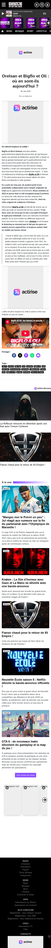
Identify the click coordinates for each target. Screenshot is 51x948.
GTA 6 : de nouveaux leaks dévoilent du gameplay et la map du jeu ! (24, 745)
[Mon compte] (47, 4)
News (9, 31)
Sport (30, 31)
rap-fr (4, 366)
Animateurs (26, 867)
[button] (12, 800)
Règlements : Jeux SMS (25, 916)
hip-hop (18, 366)
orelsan (10, 366)
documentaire (15, 369)
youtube (29, 366)
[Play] (3, 13)
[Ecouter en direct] (36, 4)
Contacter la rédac (25, 894)
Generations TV (25, 926)
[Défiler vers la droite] (44, 799)
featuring (25, 369)
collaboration (34, 369)
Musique (19, 31)
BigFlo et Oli (17, 207)
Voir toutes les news (25, 775)
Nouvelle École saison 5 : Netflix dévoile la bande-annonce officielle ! (25, 683)
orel (23, 366)
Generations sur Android (25, 905)
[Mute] (44, 13)
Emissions (25, 864)
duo (3, 372)
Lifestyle (41, 31)
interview (5, 369)
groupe (19, 372)
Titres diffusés (25, 872)
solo (43, 366)
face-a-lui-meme (37, 372)
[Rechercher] (42, 4)
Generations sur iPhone (25, 902)
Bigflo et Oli (34, 174)
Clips (25, 929)
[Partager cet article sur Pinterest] (25, 356)
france (43, 369)
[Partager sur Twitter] (19, 356)
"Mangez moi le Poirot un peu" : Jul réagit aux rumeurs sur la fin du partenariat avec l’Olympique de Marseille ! (25, 522)
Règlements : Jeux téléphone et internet (25, 918)
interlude (27, 372)
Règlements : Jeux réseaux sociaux (25, 913)
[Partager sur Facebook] (13, 356)
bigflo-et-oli (11, 372)
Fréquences (25, 875)
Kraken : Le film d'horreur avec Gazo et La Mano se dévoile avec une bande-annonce (24, 583)
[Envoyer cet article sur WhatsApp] (31, 356)
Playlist (25, 869)
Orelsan (32, 221)
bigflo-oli (37, 366)
